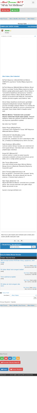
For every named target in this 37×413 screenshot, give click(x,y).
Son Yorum (27, 265)
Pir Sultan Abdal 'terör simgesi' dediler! (12, 269)
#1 (35, 36)
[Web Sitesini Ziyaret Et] (15, 241)
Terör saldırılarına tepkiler (8, 277)
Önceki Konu (6, 245)
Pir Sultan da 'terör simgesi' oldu (10, 284)
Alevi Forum (3, 19)
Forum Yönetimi (17, 369)
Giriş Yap (6, 10)
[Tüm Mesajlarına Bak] (18, 241)
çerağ (34, 265)
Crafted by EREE (21, 374)
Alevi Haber (31, 19)
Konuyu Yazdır (5, 292)
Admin (2, 286)
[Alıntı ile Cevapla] (22, 241)
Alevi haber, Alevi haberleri (11, 76)
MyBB (8, 374)
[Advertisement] (18, 57)
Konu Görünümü (32, 26)
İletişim (5, 369)
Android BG (30, 374)
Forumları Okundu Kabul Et (11, 362)
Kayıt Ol (15, 10)
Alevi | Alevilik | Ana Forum (17, 19)
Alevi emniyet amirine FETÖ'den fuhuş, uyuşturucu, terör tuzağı (18, 261)
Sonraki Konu (16, 245)
